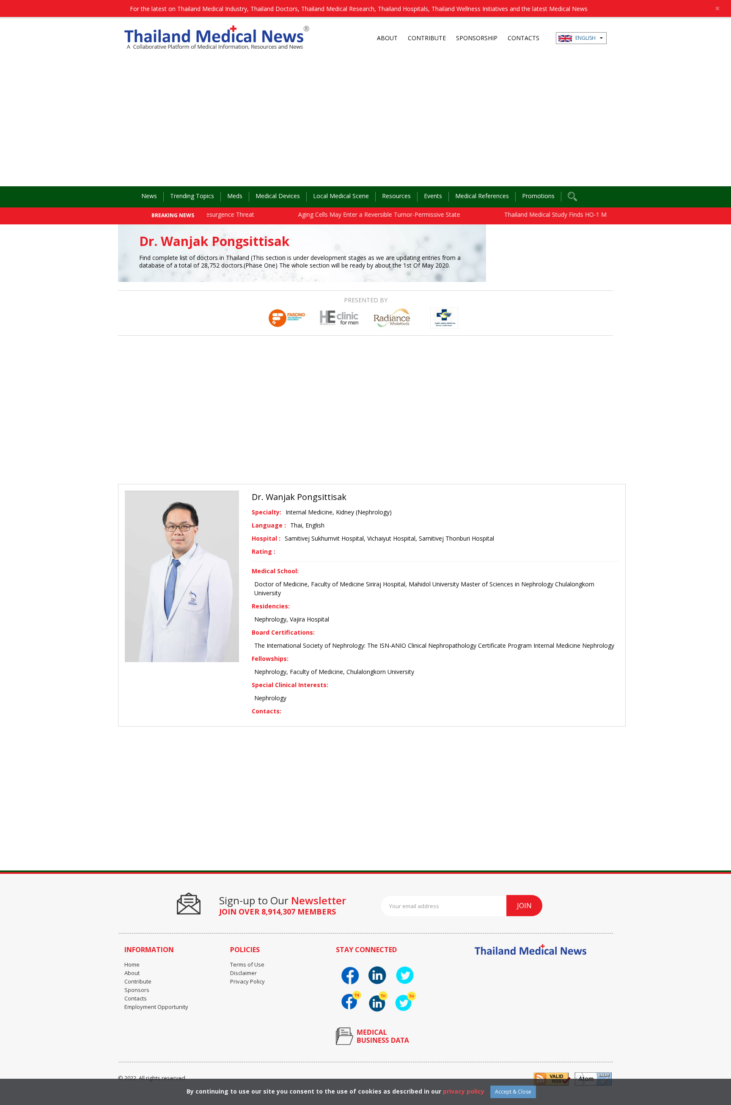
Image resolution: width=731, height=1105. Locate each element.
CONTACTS (523, 38)
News (149, 196)
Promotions (538, 196)
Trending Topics (192, 196)
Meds (234, 196)
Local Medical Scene (341, 196)
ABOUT (387, 38)
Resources (396, 196)
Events (433, 196)
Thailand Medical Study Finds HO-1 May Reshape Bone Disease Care (581, 214)
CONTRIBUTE (427, 38)
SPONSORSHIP (476, 38)
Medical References (482, 196)
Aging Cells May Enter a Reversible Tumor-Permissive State (362, 214)
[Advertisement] (365, 123)
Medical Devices (278, 196)
